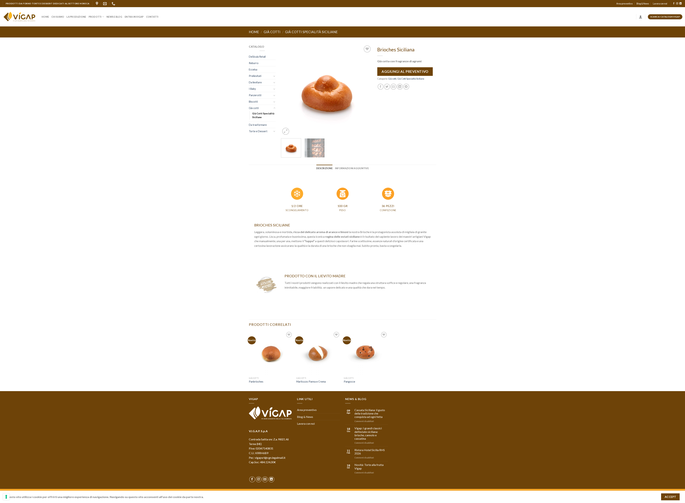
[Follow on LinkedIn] (680, 3)
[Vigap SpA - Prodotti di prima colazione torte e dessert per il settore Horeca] (19, 17)
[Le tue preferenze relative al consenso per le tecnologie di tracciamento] (6, 496)
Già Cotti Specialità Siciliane (311, 32)
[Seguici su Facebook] (674, 3)
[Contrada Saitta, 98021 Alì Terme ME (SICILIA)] (97, 4)
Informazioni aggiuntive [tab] (352, 168)
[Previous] (287, 90)
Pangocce (349, 381)
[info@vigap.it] (105, 4)
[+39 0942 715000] (114, 4)
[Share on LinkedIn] (400, 87)
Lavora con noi (660, 3)
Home (45, 16)
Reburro (253, 63)
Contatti (152, 16)
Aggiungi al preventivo (405, 71)
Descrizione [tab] (324, 168)
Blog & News (642, 3)
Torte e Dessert (258, 131)
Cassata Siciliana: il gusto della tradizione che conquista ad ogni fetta (369, 413)
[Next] (365, 90)
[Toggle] (274, 76)
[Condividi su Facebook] (381, 87)
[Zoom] (285, 131)
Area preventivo (624, 3)
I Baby (252, 88)
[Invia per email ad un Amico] (393, 87)
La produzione (76, 16)
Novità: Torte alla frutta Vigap (369, 466)
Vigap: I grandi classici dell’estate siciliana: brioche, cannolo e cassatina (368, 433)
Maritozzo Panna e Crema (311, 381)
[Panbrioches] (271, 353)
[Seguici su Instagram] (677, 3)
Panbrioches (256, 381)
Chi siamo (57, 16)
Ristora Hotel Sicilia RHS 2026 (369, 451)
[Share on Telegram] (406, 87)
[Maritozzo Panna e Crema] (318, 353)
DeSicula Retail (257, 56)
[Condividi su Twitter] (387, 87)
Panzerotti (255, 95)
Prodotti (95, 16)
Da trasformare (258, 124)
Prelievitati (255, 75)
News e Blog (114, 16)
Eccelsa (253, 69)
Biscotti (253, 101)
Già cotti (272, 32)
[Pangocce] (366, 353)
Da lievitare (255, 82)
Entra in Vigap (134, 16)
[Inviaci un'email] (265, 479)
